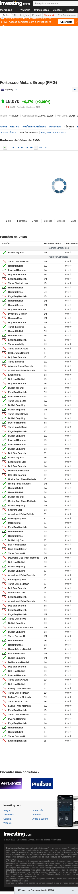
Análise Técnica (8, 132)
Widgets (7, 823)
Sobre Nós (37, 810)
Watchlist (25, 10)
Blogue (7, 810)
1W (40, 147)
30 (22, 147)
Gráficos (57, 10)
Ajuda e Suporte (40, 819)
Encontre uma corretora (18, 772)
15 (17, 147)
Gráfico (14, 126)
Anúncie (36, 814)
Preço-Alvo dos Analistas (53, 132)
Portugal (36, 15)
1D (35, 147)
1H (26, 147)
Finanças (55, 126)
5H (31, 147)
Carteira (7, 819)
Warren (48, 15)
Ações (6, 15)
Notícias (70, 10)
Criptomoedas (41, 10)
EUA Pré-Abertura (67, 15)
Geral (3, 126)
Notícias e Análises (34, 126)
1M (44, 147)
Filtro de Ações (21, 15)
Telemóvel (8, 814)
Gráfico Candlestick (5, 148)
